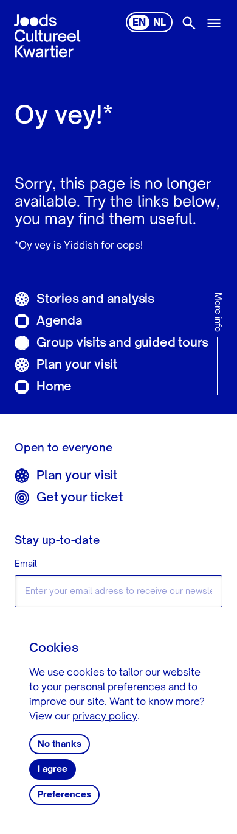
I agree (52, 769)
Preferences (64, 795)
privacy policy (104, 717)
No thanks (59, 744)
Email (26, 564)
